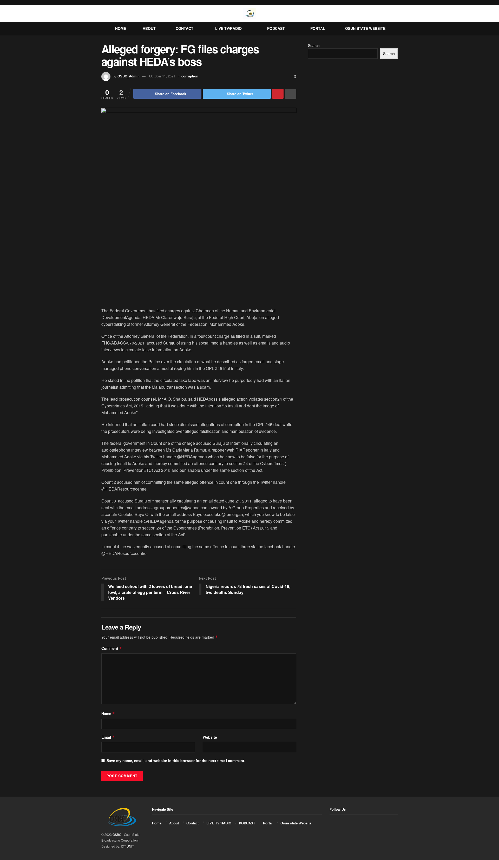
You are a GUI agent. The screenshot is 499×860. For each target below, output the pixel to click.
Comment (111, 648)
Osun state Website (365, 28)
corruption (189, 76)
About (149, 28)
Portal (317, 28)
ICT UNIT (127, 846)
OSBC (117, 834)
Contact (184, 28)
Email (108, 737)
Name (108, 713)
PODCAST (276, 28)
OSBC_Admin (128, 76)
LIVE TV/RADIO (228, 28)
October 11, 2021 (162, 76)
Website (210, 737)
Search (314, 45)
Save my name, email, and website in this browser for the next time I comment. (176, 760)
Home (120, 28)
